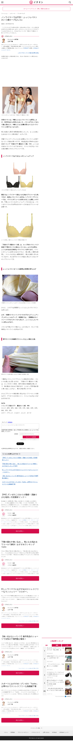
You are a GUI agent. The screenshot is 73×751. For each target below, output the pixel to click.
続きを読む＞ (20, 531)
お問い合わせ (46, 732)
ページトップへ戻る (35, 728)
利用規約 (13, 732)
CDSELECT (26, 48)
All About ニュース (64, 732)
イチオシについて (35, 732)
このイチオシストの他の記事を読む (28, 53)
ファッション (4, 13)
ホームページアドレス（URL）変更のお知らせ (36, 8)
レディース (12, 13)
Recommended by (60, 696)
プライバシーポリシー (23, 732)
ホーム (6, 732)
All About (54, 732)
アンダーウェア (21, 13)
